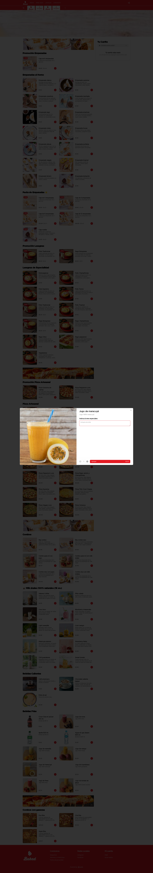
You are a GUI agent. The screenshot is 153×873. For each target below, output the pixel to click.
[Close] (131, 410)
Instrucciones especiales (88, 418)
